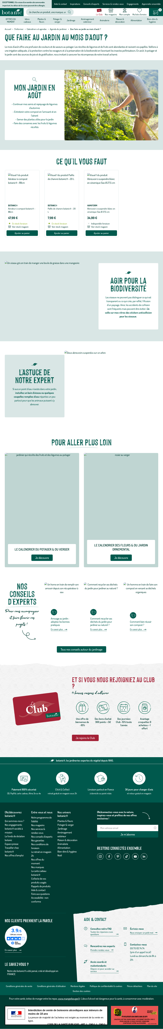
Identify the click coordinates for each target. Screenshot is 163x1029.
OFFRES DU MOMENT (11, 20)
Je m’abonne (127, 834)
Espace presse (11, 843)
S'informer (19, 29)
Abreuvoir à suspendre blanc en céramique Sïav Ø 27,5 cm (101, 210)
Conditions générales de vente (19, 986)
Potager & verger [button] (57, 20)
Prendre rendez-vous (99, 950)
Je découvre (42, 557)
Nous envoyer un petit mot (141, 932)
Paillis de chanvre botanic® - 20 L (62, 210)
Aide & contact (60, 4)
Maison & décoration (67, 840)
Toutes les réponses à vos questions (101, 933)
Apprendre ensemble (151, 4)
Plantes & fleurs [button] (42, 20)
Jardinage (62, 828)
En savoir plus (57, 629)
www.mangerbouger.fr (69, 998)
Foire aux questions (40, 893)
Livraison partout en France (101, 789)
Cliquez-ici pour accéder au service (102, 970)
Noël (59, 855)
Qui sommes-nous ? (14, 821)
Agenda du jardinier (58, 29)
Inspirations (75, 4)
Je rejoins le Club (85, 738)
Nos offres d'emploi (14, 855)
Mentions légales (78, 986)
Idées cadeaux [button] (27, 20)
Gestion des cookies (81, 991)
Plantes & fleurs (65, 821)
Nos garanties (37, 840)
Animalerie (62, 843)
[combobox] (47, 12)
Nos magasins (37, 825)
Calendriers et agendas (37, 29)
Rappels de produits (40, 886)
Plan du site (152, 986)
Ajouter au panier (22, 233)
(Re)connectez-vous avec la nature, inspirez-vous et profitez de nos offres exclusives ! (117, 815)
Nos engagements (13, 824)
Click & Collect (62, 789)
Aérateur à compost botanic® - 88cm (21, 210)
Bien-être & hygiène (67, 851)
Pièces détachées (134, 986)
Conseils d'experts (91, 4)
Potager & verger (65, 824)
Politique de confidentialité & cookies (106, 986)
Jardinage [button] (71, 20)
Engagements (133, 4)
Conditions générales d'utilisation (51, 986)
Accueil (8, 29)
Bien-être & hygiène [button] (152, 20)
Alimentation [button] (136, 20)
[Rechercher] (69, 12)
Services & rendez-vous (113, 4)
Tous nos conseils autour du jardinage (81, 649)
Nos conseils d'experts (41, 836)
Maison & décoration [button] (120, 20)
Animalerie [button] (104, 20)
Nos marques (37, 867)
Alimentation (63, 847)
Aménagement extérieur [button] (87, 20)
